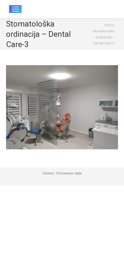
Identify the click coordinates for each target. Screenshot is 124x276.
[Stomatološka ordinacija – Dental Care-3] (62, 107)
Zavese (48, 173)
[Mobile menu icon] (15, 9)
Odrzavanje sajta (69, 173)
